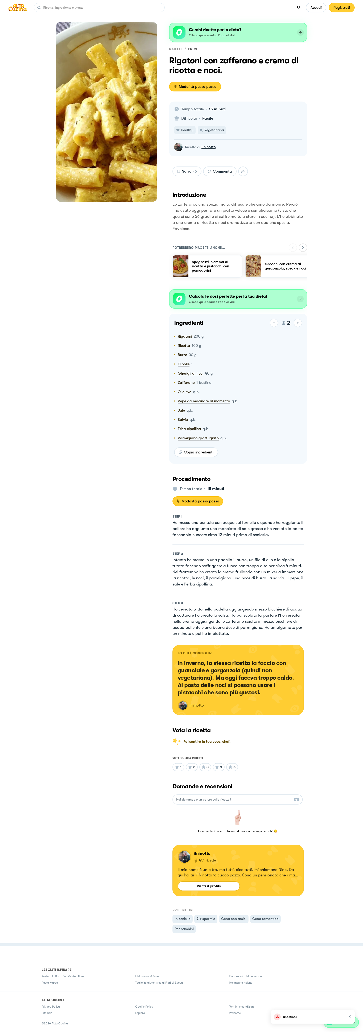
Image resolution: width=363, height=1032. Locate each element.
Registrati (341, 7)
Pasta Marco (50, 982)
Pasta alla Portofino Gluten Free (63, 976)
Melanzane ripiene (147, 976)
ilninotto (208, 147)
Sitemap (47, 1013)
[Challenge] (298, 7)
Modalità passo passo (197, 87)
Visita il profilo (209, 886)
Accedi (316, 7)
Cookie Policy (144, 1006)
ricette (175, 49)
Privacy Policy (51, 1006)
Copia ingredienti (198, 452)
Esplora (140, 1013)
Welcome (235, 1013)
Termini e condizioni (241, 1006)
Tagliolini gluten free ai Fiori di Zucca (159, 982)
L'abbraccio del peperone (245, 976)
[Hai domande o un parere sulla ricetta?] (233, 799)
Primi (192, 49)
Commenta (222, 171)
